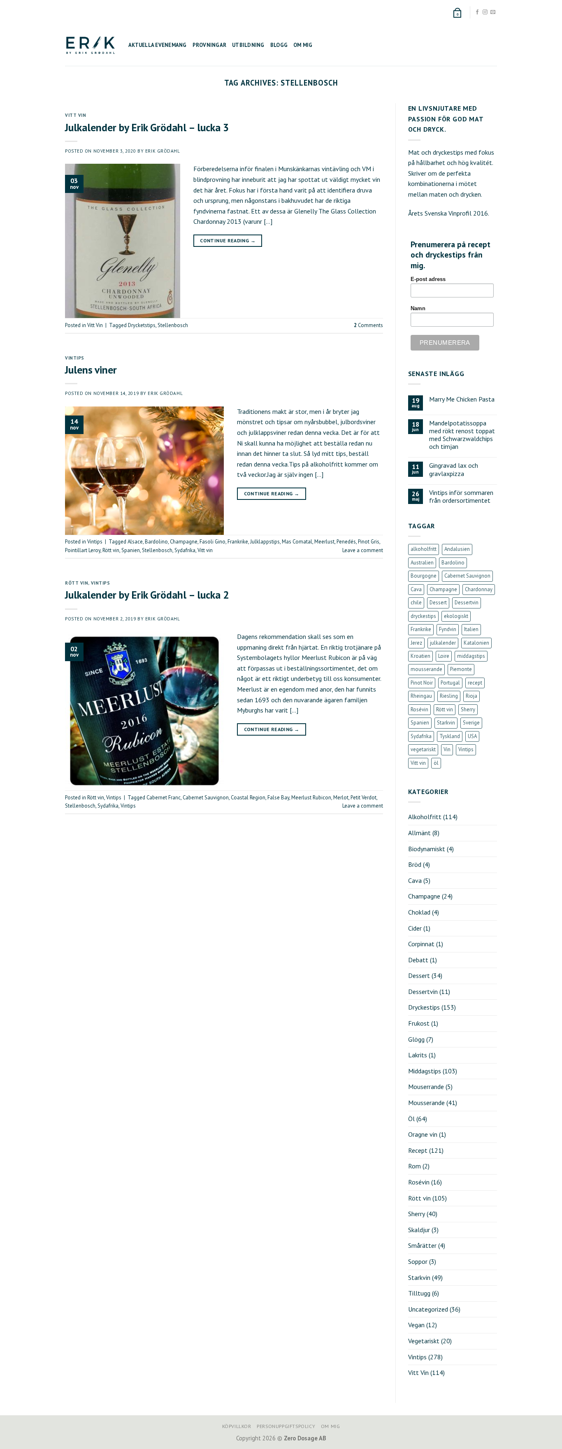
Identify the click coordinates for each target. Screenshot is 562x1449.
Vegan (416, 1325)
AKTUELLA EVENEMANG (157, 45)
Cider (415, 928)
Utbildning (248, 45)
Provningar (210, 45)
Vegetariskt (423, 1341)
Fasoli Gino (212, 541)
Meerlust (324, 541)
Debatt (418, 960)
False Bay (278, 797)
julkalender (443, 642)
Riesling (449, 695)
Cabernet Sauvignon (206, 797)
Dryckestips (424, 1007)
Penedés (346, 541)
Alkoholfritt (424, 817)
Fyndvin (447, 629)
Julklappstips (265, 541)
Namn (418, 308)
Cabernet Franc (163, 797)
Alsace (135, 541)
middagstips (471, 656)
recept (475, 682)
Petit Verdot (363, 797)
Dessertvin (466, 602)
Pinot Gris (368, 541)
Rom (414, 1166)
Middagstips (424, 1071)
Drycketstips (142, 325)
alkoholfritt (424, 549)
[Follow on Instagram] (485, 12)
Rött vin (110, 550)
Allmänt (419, 833)
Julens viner (91, 369)
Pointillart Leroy (82, 550)
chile (416, 602)
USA (472, 736)
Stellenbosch (173, 325)
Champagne (183, 541)
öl (436, 762)
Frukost (419, 1023)
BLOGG (279, 45)
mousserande (426, 669)
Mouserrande (426, 1086)
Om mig (303, 45)
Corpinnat (421, 944)
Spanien (130, 550)
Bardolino (156, 541)
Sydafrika (184, 550)
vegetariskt (423, 749)
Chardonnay (478, 589)
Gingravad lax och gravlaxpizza (453, 469)
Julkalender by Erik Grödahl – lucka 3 (147, 127)
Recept (417, 1150)
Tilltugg (419, 1293)
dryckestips (423, 616)
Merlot (340, 797)
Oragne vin (422, 1134)
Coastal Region (248, 797)
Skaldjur (419, 1230)
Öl (411, 1119)
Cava (416, 589)
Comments (368, 325)
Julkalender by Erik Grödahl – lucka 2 (147, 594)
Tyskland (449, 736)
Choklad (419, 912)
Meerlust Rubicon (311, 797)
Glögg (416, 1039)
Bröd (414, 864)
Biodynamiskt (426, 849)
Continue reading (227, 240)
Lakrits (417, 1055)
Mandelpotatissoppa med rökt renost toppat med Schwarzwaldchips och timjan (462, 435)
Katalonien (476, 642)
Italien (471, 629)
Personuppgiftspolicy (286, 1426)
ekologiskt (456, 616)
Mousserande (426, 1102)
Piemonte (461, 669)
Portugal (450, 682)
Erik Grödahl (162, 151)
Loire (443, 656)
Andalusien (457, 549)
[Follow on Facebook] (477, 12)
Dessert (438, 602)
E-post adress (428, 279)
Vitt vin (205, 550)
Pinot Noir (422, 682)
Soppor (417, 1261)
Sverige (471, 722)
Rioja (471, 695)
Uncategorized (428, 1309)
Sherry (468, 709)
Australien (422, 562)
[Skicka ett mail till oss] (492, 12)
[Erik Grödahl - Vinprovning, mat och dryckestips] (90, 45)
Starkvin (446, 722)
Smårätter (422, 1245)
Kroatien (420, 656)
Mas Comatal (297, 541)
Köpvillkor (236, 1426)
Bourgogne (424, 575)
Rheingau (421, 695)
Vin (447, 749)
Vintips (74, 358)
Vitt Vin (75, 115)
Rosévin (419, 709)
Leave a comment (362, 550)
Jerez (416, 642)
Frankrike (238, 541)
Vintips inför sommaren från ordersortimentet (461, 496)
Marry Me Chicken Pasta (462, 399)
